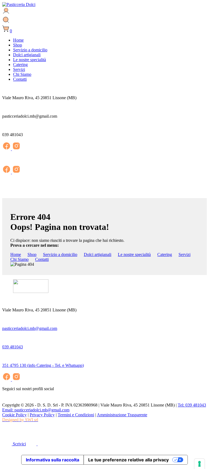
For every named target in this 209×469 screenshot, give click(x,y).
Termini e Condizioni (76, 414)
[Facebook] (7, 148)
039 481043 (12, 347)
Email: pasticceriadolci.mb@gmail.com (35, 410)
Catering (20, 64)
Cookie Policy (14, 414)
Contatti (20, 79)
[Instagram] (16, 148)
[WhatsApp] (6, 433)
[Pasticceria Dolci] (18, 4)
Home (18, 40)
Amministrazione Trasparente (122, 414)
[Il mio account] (6, 13)
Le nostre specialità (29, 59)
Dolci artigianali (27, 54)
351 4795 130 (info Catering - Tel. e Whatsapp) (43, 365)
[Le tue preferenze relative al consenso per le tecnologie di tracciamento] (199, 464)
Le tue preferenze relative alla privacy (128, 459)
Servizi (19, 69)
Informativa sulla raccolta (52, 459)
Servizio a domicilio (30, 50)
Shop (17, 45)
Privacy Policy (42, 414)
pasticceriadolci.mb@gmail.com (29, 328)
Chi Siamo (22, 74)
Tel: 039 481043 (192, 405)
